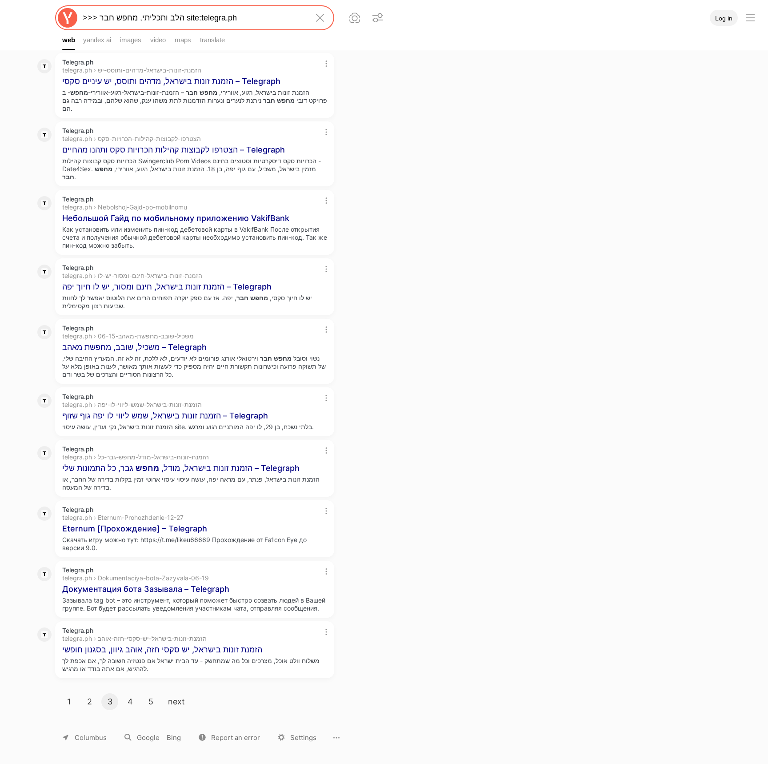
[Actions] (326, 63)
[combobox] (192, 17)
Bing (174, 737)
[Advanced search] (378, 18)
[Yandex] (67, 18)
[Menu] (750, 18)
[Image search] (354, 18)
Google (148, 737)
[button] (229, 737)
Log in (723, 18)
